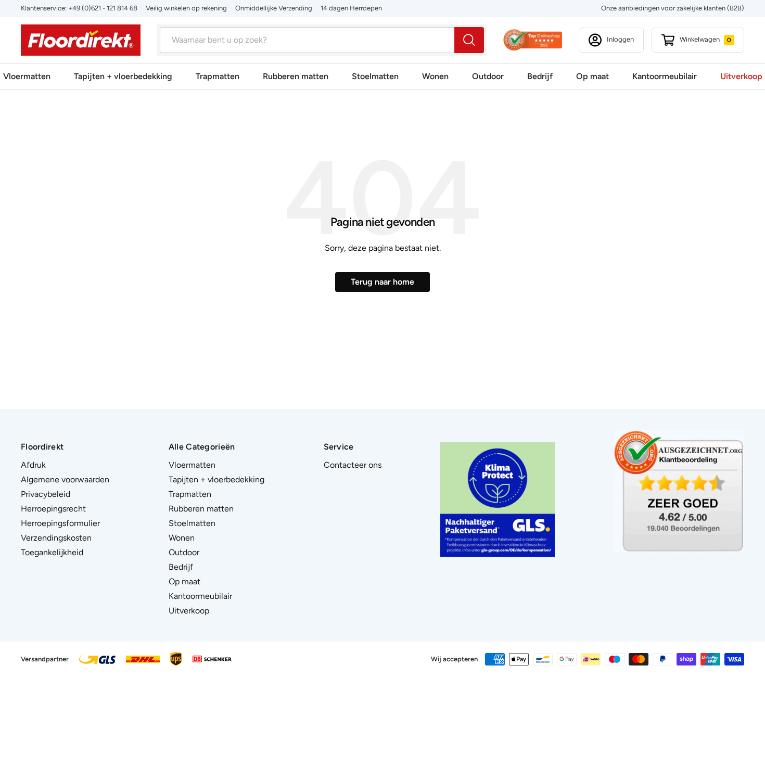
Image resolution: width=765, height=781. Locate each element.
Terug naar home (382, 282)
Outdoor (488, 76)
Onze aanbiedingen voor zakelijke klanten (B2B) (672, 8)
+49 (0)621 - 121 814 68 (102, 8)
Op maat (592, 76)
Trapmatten (217, 76)
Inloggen (620, 39)
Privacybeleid (45, 494)
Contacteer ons (352, 465)
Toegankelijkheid (52, 552)
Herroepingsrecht (53, 509)
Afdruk (33, 465)
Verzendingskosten (56, 538)
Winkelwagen (705, 39)
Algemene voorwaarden (65, 479)
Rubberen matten (295, 76)
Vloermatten (26, 76)
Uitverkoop (741, 76)
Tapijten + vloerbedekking (123, 76)
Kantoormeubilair (664, 76)
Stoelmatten (375, 76)
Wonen (435, 76)
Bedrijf (540, 76)
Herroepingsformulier (60, 523)
